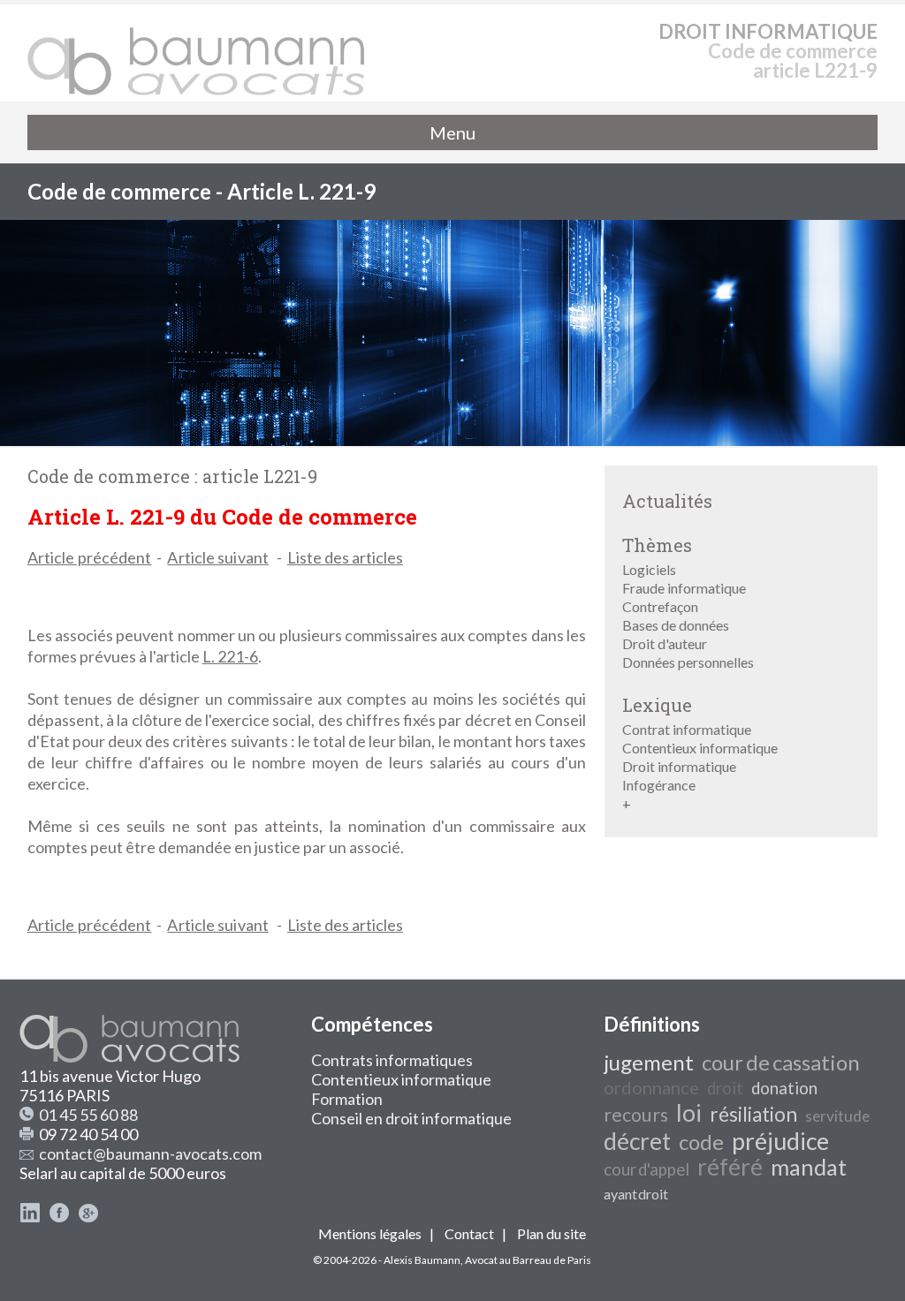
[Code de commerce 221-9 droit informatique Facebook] (59, 1217)
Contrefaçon (660, 606)
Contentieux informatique (700, 747)
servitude (837, 1116)
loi (689, 1113)
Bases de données (675, 624)
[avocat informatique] (452, 440)
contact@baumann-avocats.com (150, 1153)
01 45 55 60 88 (88, 1114)
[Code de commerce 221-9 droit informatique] (197, 52)
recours (636, 1114)
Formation (347, 1098)
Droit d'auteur (664, 643)
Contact (469, 1233)
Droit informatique (679, 766)
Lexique (657, 704)
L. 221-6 (230, 656)
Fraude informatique (684, 587)
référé (730, 1167)
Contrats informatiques (392, 1060)
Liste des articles (345, 557)
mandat (809, 1167)
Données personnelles (688, 662)
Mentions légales (370, 1233)
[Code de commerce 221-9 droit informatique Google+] (88, 1217)
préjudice (780, 1141)
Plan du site (551, 1233)
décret (637, 1141)
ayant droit (636, 1193)
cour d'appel (646, 1169)
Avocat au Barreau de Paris (528, 1260)
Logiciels (649, 569)
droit (725, 1088)
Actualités (667, 500)
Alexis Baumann (422, 1260)
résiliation (753, 1114)
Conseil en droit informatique (411, 1118)
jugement (649, 1062)
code (701, 1141)
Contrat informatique (686, 729)
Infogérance (659, 784)
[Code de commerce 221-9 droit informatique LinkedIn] (30, 1217)
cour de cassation (781, 1062)
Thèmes (657, 544)
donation (784, 1088)
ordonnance (651, 1087)
